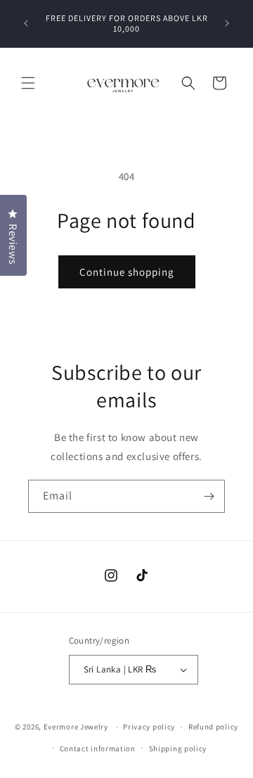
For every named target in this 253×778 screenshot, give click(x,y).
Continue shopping (126, 272)
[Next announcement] (227, 23)
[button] (28, 83)
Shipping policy (178, 748)
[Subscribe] (208, 496)
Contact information (98, 748)
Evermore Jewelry (76, 727)
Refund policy (213, 727)
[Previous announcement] (26, 23)
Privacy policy (149, 727)
